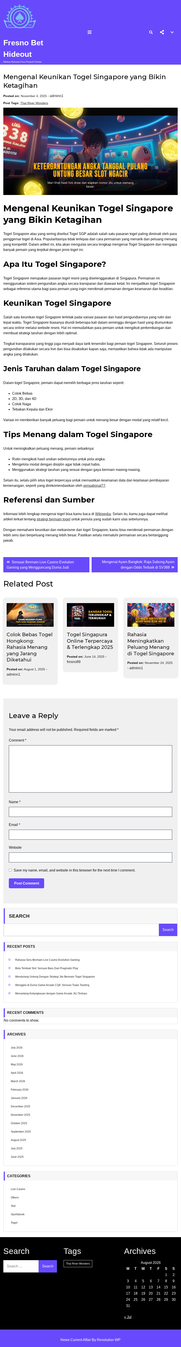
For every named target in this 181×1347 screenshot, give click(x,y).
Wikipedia (103, 514)
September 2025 (21, 1131)
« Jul (128, 1317)
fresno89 (74, 662)
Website (15, 847)
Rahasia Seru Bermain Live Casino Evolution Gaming (47, 959)
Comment (17, 740)
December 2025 (20, 1106)
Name (15, 802)
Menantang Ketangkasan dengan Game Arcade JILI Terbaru (51, 993)
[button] (162, 32)
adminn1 (56, 96)
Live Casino (18, 1189)
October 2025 (19, 1123)
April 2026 (17, 1072)
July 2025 (17, 1148)
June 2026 (17, 1056)
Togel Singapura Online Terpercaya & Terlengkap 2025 (90, 641)
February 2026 (19, 1089)
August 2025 (18, 1140)
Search (19, 916)
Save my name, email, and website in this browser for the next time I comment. (74, 870)
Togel (14, 1222)
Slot (13, 1206)
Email (14, 825)
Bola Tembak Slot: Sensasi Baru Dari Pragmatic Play (46, 968)
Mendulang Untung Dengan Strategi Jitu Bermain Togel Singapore (55, 976)
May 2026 (17, 1064)
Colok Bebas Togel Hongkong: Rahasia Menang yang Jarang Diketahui (30, 647)
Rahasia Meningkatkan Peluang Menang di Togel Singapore (150, 644)
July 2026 (17, 1047)
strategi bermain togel (53, 519)
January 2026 (19, 1098)
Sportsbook (18, 1214)
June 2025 (17, 1156)
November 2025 (20, 1114)
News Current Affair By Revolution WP (90, 1340)
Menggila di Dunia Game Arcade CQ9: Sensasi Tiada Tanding (52, 985)
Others (15, 1197)
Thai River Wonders (34, 103)
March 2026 (18, 1081)
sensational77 (94, 485)
